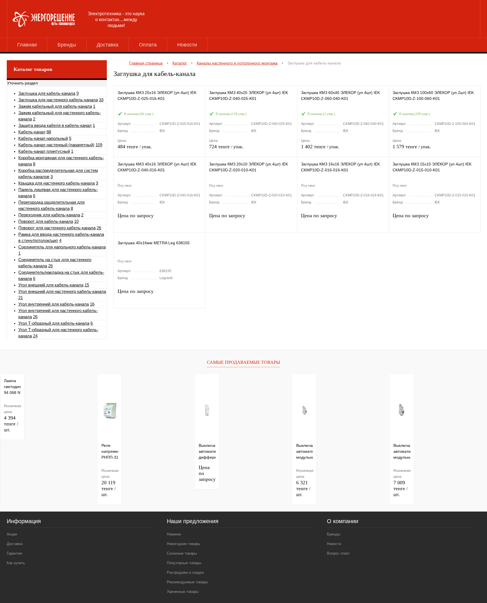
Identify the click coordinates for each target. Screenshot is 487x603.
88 (49, 131)
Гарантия (14, 553)
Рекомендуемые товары (187, 582)
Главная (27, 45)
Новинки (174, 534)
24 (35, 335)
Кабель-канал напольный (43, 138)
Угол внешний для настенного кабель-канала (62, 291)
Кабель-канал (31, 131)
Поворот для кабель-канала (45, 221)
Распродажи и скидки (185, 572)
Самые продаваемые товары (243, 362)
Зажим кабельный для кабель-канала (55, 106)
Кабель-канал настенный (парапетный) (56, 144)
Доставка (107, 45)
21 (20, 297)
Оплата (148, 45)
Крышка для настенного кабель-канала (56, 183)
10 (76, 221)
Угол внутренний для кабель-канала (53, 304)
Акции (12, 534)
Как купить (16, 563)
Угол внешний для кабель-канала (50, 285)
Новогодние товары (183, 544)
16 (92, 304)
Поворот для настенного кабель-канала (57, 227)
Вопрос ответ (338, 553)
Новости (187, 45)
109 (99, 144)
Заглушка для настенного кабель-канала (58, 99)
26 (99, 227)
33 (101, 99)
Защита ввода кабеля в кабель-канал (55, 125)
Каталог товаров (33, 69)
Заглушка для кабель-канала (46, 93)
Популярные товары (184, 563)
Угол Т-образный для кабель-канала (53, 323)
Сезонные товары (182, 553)
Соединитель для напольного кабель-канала (62, 247)
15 (87, 285)
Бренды (66, 45)
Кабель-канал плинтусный (44, 151)
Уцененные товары (182, 591)
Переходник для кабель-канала (49, 214)
